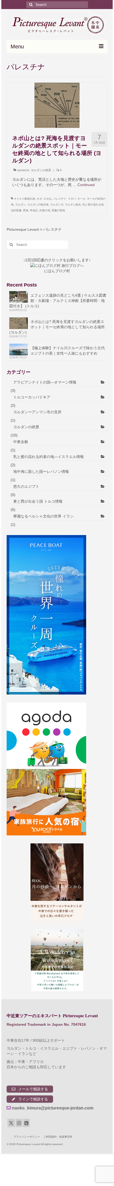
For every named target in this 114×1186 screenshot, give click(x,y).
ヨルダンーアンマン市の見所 (37, 412)
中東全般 (20, 442)
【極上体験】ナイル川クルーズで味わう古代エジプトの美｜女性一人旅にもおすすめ (67, 350)
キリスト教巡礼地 (24, 198)
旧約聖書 (16, 210)
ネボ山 (47, 198)
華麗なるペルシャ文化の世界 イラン (43, 516)
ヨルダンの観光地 (38, 204)
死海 (25, 210)
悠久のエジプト (26, 486)
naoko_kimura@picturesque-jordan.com (52, 1108)
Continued (86, 185)
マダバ (72, 198)
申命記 (34, 210)
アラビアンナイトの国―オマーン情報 (44, 382)
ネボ (39, 198)
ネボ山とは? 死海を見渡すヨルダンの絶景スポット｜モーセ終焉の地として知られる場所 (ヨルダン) (57, 326)
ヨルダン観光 (73, 204)
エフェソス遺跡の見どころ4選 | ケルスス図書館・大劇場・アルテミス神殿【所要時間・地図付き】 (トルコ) (57, 300)
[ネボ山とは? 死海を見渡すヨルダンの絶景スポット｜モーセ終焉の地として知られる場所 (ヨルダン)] (57, 105)
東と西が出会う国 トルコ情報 (38, 501)
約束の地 (45, 210)
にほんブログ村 (57, 271)
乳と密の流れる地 (93, 204)
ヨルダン (20, 204)
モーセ (81, 198)
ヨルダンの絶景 (41, 170)
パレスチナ (59, 198)
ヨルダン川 (56, 204)
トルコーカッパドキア (31, 397)
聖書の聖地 (58, 210)
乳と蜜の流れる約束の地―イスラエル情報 (48, 457)
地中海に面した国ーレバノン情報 (41, 471)
